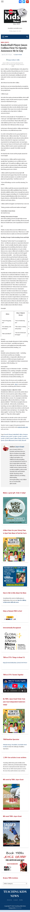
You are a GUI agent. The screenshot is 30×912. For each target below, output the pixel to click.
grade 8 (7, 438)
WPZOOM (18, 908)
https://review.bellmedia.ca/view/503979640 (15, 662)
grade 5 (20, 436)
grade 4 (15, 436)
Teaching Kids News (15, 894)
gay (7, 436)
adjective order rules (23, 427)
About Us (9, 900)
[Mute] (22, 691)
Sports (6, 42)
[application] (15, 685)
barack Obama (8, 434)
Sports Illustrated (9, 440)
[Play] (5, 691)
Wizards (24, 440)
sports (2, 440)
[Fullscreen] (25, 691)
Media (21, 900)
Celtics (21, 434)
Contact (15, 900)
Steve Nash (18, 440)
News (2, 42)
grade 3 (11, 436)
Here (16, 384)
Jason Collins (13, 438)
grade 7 (3, 438)
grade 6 (25, 436)
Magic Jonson (22, 438)
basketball (15, 434)
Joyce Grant (18, 54)
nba (27, 438)
